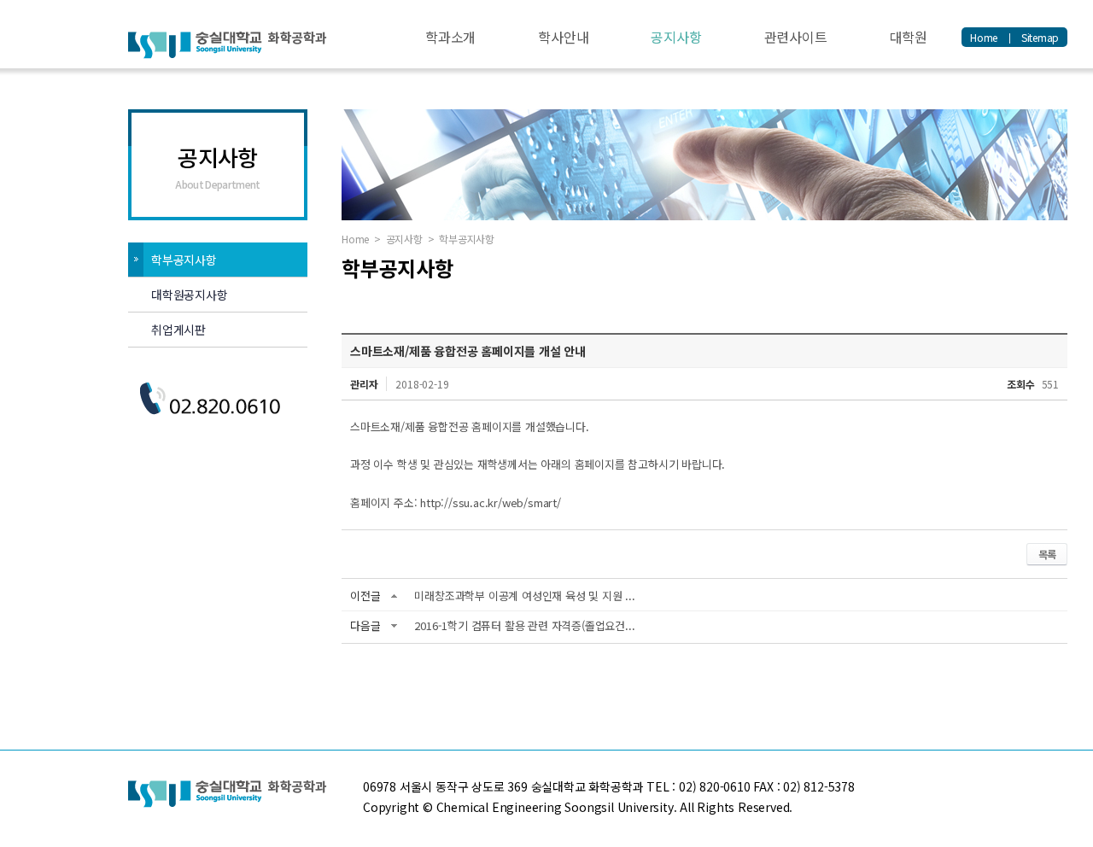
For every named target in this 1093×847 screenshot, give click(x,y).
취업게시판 (178, 329)
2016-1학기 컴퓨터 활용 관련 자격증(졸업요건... (524, 625)
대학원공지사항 (189, 294)
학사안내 (563, 36)
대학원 (908, 36)
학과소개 (450, 36)
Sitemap (1040, 37)
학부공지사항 (184, 259)
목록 (1046, 553)
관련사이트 (795, 36)
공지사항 (676, 36)
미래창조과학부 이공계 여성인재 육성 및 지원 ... (524, 595)
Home (983, 37)
